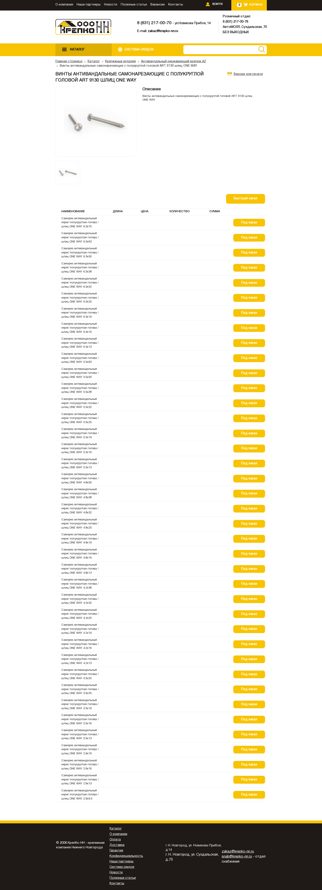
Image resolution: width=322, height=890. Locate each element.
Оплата (115, 839)
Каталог (94, 61)
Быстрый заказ (245, 198)
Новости (110, 4)
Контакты (175, 4)
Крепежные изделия (120, 61)
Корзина (255, 5)
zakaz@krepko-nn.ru (163, 31)
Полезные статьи (134, 4)
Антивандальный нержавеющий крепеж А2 (173, 61)
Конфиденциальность (126, 856)
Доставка (117, 845)
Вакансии (157, 4)
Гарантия (116, 850)
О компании (64, 4)
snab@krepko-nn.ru (237, 856)
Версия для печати (248, 74)
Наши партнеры (89, 4)
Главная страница (68, 61)
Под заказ (249, 222)
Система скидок (122, 867)
